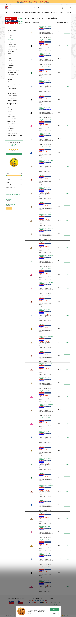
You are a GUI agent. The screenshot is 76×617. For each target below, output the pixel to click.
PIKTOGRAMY (11, 128)
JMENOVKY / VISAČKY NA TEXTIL (15, 135)
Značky (8, 138)
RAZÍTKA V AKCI (11, 46)
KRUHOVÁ (10, 35)
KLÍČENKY (10, 131)
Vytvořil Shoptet (66, 615)
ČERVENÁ (45, 37)
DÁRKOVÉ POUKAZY (12, 100)
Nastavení (29, 613)
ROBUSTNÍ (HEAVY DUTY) (13, 70)
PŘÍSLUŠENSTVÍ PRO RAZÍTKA (12, 104)
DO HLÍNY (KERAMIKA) (13, 74)
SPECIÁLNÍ (10, 81)
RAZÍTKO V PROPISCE (12, 93)
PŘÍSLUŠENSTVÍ (11, 116)
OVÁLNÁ (9, 33)
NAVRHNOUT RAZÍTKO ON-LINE (13, 194)
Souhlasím (55, 609)
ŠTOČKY (9, 107)
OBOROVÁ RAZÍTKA (12, 49)
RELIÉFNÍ (10, 67)
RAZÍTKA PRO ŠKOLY (12, 95)
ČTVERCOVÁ (10, 37)
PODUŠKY (10, 111)
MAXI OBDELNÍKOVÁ (12, 42)
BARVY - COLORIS (12, 119)
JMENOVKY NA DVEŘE (12, 126)
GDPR (11, 4)
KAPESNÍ (10, 79)
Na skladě (14, 179)
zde (41, 611)
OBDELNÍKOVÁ (11, 39)
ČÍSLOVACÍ (10, 63)
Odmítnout (54, 613)
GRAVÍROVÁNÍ (11, 121)
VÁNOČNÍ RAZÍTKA (12, 91)
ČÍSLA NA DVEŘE (11, 123)
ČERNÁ (40, 37)
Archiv (9, 208)
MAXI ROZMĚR (11, 65)
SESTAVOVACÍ (11, 86)
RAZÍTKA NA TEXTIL (12, 72)
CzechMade (14, 184)
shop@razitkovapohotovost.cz (59, 602)
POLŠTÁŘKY (10, 109)
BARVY (9, 114)
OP (6, 4)
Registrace (67, 4)
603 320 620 (56, 604)
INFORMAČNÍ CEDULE (12, 133)
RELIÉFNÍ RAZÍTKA (10, 199)
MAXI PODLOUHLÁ (12, 44)
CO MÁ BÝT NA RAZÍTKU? (11, 197)
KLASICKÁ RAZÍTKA (12, 30)
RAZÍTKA (9, 28)
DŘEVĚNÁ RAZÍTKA (12, 98)
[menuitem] (8, 12)
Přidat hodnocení (13, 154)
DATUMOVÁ (10, 60)
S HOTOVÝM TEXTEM (12, 88)
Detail (67, 32)
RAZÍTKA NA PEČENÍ (12, 77)
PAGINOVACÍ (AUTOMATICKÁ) (14, 84)
